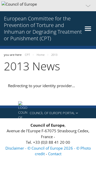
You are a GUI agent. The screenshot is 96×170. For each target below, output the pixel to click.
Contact (54, 153)
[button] (48, 5)
